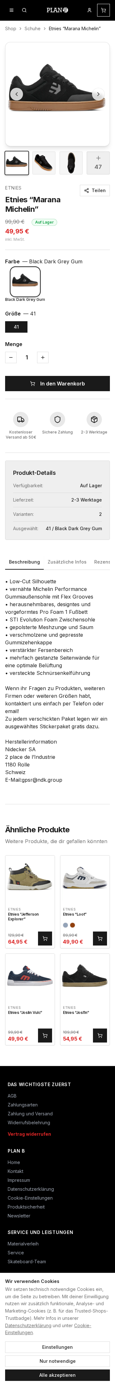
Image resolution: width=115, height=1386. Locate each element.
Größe (20, 313)
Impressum (19, 1180)
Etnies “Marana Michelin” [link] (75, 28)
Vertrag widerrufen (29, 1134)
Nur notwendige (58, 1361)
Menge (13, 344)
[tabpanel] (57, 681)
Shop (10, 28)
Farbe (43, 261)
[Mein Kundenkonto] (89, 10)
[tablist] (57, 562)
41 (16, 326)
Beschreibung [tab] (24, 562)
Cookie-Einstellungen (30, 1198)
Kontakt (15, 1171)
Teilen (99, 190)
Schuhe (33, 28)
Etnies (13, 188)
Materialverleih (23, 1243)
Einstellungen (57, 1347)
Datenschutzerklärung (28, 1325)
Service (16, 1252)
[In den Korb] (45, 939)
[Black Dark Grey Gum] (25, 282)
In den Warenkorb (62, 383)
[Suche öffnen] (24, 10)
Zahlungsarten (23, 1104)
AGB (12, 1095)
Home (14, 1162)
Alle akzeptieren (57, 1375)
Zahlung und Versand (30, 1113)
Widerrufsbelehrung (29, 1122)
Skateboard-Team (27, 1261)
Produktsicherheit (26, 1206)
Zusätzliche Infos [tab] (67, 562)
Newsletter (19, 1215)
